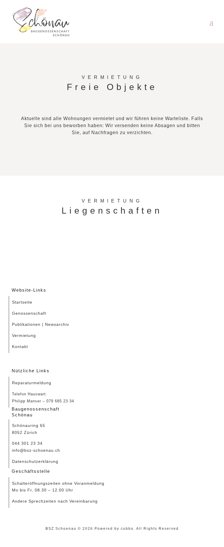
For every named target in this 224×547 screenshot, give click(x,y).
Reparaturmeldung (31, 382)
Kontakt (20, 346)
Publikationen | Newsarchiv (40, 324)
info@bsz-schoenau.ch (36, 450)
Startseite (22, 302)
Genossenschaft (29, 313)
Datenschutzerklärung (35, 461)
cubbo (127, 529)
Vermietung (24, 335)
